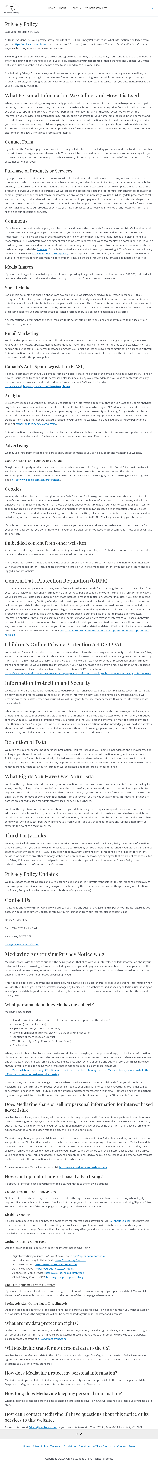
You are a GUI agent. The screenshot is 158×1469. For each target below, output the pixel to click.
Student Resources (96, 8)
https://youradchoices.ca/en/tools (54, 1268)
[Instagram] (77, 1434)
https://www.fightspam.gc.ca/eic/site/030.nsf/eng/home (37, 386)
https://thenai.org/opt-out (70, 1260)
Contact (121, 1446)
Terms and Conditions (63, 1446)
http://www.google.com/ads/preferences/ (36, 479)
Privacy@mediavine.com (43, 1427)
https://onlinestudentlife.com (31, 44)
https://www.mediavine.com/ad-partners (83, 1167)
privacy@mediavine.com (52, 1338)
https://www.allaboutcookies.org (24, 1070)
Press (132, 1446)
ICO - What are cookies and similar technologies (72, 1070)
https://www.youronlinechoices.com (56, 1264)
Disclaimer (85, 1446)
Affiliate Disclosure (104, 1446)
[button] (67, 8)
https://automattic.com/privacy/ (50, 253)
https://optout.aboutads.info (88, 1256)
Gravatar (42, 249)
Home (51, 8)
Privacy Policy (40, 1446)
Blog (76, 8)
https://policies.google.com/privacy (36, 424)
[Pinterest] (81, 1434)
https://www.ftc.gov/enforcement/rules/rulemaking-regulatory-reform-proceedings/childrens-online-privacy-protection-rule (78, 673)
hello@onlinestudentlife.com (22, 944)
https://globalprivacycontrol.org (64, 1277)
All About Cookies (120, 1220)
